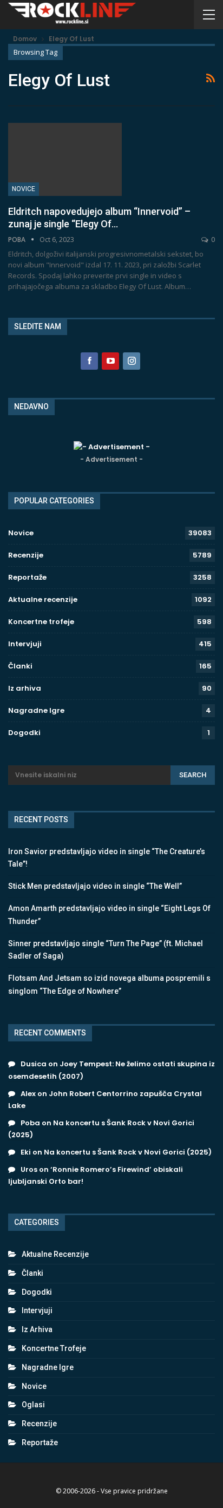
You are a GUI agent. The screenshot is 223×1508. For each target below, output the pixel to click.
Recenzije (25, 555)
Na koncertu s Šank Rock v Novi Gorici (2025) (128, 1152)
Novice (23, 189)
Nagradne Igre (36, 710)
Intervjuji (25, 644)
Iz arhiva (24, 688)
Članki (20, 666)
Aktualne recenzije (42, 599)
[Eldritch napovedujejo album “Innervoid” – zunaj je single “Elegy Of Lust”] (65, 159)
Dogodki (24, 732)
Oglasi (33, 1404)
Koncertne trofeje (41, 622)
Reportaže (27, 577)
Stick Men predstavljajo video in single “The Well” (95, 886)
